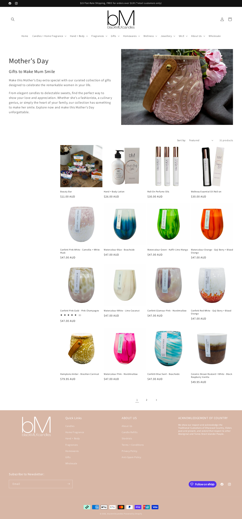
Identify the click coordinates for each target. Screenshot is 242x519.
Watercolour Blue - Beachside (119, 249)
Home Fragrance (74, 432)
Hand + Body (72, 438)
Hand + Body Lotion (114, 191)
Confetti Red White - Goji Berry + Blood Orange (211, 312)
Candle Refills (129, 432)
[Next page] (156, 400)
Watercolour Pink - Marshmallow (121, 374)
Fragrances (71, 444)
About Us (127, 426)
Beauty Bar (66, 191)
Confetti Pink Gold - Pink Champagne (79, 310)
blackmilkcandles (115, 513)
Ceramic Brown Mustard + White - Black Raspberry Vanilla (211, 376)
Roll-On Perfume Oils (158, 191)
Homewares (72, 451)
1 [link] (137, 400)
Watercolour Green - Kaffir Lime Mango (167, 249)
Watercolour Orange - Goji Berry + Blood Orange (212, 251)
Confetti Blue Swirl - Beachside (163, 374)
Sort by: (181, 140)
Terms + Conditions (133, 444)
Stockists (127, 438)
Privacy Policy (129, 451)
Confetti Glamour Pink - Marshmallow (167, 310)
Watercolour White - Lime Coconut (121, 310)
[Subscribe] (68, 484)
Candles (70, 426)
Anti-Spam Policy (131, 457)
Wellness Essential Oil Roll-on (206, 191)
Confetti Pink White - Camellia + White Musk (80, 251)
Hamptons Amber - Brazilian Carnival (79, 374)
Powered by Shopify (133, 513)
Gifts (68, 457)
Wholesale (71, 463)
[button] (13, 19)
